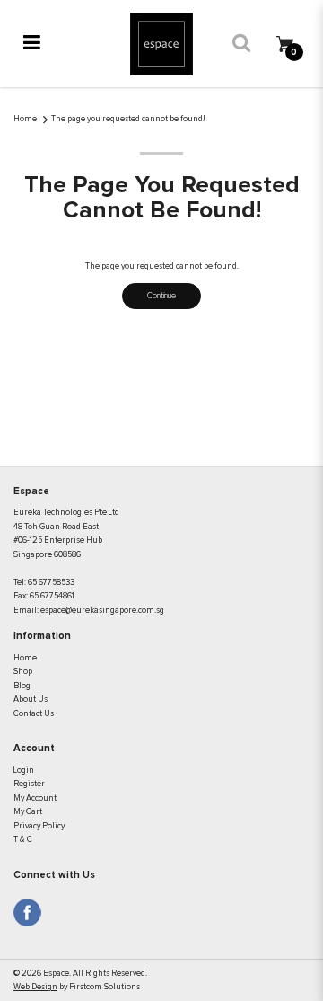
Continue (161, 296)
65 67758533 (51, 583)
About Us (30, 699)
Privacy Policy (39, 826)
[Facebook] (27, 912)
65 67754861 (52, 596)
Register (29, 784)
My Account (35, 798)
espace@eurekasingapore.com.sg (102, 611)
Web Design (35, 987)
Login (23, 770)
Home (25, 119)
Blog (22, 686)
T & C (22, 840)
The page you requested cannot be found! (128, 119)
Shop (22, 672)
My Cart (27, 812)
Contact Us (33, 714)
